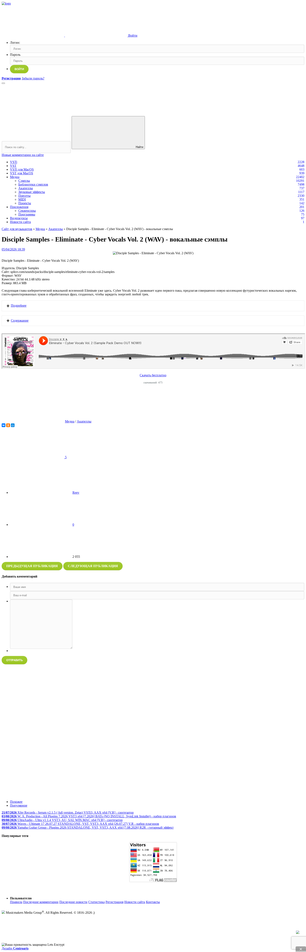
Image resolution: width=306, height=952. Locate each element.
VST (13, 165)
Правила (16, 902)
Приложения (19, 207)
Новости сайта (20, 222)
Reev (75, 492)
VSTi (13, 162)
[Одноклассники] (8, 425)
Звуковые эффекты (31, 192)
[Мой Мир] (13, 425)
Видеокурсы (19, 218)
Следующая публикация (93, 566)
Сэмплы (24, 180)
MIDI (22, 199)
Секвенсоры (27, 210)
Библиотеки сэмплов (33, 184)
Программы (26, 214)
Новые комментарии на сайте (23, 155)
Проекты (24, 203)
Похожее (16, 801)
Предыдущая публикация (32, 566)
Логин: (15, 42)
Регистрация (114, 902)
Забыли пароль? (33, 78)
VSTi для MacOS (22, 169)
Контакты (153, 902)
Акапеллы (25, 188)
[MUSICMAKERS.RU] (6, 3)
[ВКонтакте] (3, 425)
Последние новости (73, 902)
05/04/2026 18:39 (13, 249)
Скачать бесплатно (153, 375)
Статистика (96, 902)
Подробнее (18, 305)
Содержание (20, 320)
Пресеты (24, 195)
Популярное (18, 805)
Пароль (15, 54)
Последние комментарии (40, 902)
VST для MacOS (21, 173)
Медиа (14, 177)
